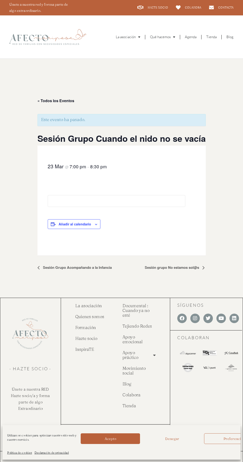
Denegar (172, 438)
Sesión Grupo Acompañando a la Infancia (77, 267)
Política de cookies (19, 452)
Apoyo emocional (132, 339)
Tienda (211, 37)
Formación (85, 327)
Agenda (190, 37)
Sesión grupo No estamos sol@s (172, 267)
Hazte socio (86, 338)
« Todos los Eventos (55, 100)
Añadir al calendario (75, 224)
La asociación (88, 305)
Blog (230, 37)
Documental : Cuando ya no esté (136, 310)
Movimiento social (134, 371)
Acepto (110, 438)
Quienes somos (89, 316)
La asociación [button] (126, 37)
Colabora (131, 395)
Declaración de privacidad (51, 452)
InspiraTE (84, 349)
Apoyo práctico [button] (130, 355)
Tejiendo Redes (137, 326)
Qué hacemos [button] (160, 37)
